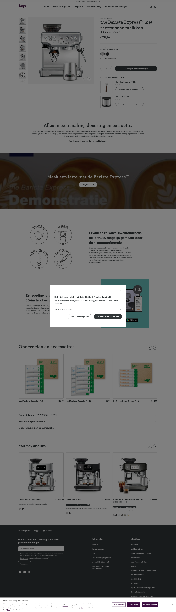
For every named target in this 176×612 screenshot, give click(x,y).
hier (82, 608)
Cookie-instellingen (118, 604)
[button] (108, 316)
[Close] (120, 290)
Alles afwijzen (134, 604)
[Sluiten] (172, 604)
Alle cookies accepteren (150, 604)
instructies (65, 606)
